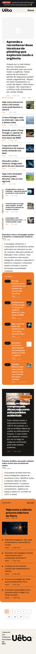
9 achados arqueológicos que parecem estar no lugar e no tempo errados (17, 592)
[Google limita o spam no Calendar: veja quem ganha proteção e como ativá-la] (30, 191)
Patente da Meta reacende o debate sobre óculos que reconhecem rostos (18, 463)
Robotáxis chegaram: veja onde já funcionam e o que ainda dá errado (18, 542)
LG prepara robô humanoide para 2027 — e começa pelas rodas (16, 220)
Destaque (25, 397)
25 (9, 617)
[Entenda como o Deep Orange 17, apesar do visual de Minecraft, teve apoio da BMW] (30, 133)
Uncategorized (3, 224)
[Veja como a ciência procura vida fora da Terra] (15, 528)
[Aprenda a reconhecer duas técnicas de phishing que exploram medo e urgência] (18, 30)
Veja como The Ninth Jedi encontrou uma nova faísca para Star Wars (18, 329)
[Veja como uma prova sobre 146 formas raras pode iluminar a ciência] (30, 105)
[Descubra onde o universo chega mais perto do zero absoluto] (30, 164)
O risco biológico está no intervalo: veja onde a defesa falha (13, 120)
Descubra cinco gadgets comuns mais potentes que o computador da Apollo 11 (19, 555)
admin (8, 95)
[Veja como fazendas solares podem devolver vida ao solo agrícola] (30, 177)
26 (15, 617)
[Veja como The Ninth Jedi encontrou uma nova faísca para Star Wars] (29, 325)
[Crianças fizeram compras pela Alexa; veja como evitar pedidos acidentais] (18, 399)
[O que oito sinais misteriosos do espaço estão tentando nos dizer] (30, 148)
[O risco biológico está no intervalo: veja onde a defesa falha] (30, 120)
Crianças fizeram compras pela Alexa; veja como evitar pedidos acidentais (18, 409)
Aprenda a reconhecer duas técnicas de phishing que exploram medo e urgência (19, 50)
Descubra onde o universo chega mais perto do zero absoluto (13, 163)
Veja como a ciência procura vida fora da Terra (19, 512)
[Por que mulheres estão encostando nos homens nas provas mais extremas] (29, 282)
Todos (24, 98)
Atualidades (3, 194)
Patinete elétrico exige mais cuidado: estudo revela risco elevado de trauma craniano (18, 371)
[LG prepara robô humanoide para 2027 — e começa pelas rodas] (30, 220)
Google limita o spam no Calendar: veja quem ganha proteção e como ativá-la (16, 191)
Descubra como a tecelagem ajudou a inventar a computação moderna (18, 236)
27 (21, 617)
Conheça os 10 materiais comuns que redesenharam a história (17, 568)
